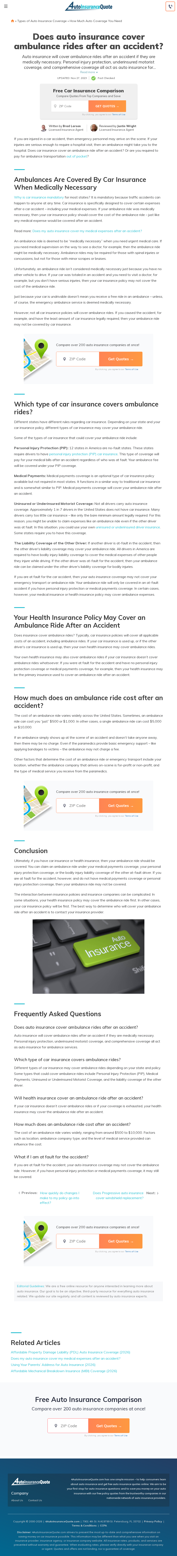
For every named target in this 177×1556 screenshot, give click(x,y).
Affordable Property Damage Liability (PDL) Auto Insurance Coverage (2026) (70, 1352)
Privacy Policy (153, 1521)
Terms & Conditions (84, 1525)
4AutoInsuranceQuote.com (62, 1521)
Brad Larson (72, 126)
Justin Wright (126, 126)
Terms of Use (118, 114)
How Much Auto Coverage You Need (96, 21)
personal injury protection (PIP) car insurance (83, 454)
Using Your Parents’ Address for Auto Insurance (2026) (53, 1364)
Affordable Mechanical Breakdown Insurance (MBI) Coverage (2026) (64, 1371)
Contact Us (35, 1500)
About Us (17, 1500)
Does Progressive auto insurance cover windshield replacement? (118, 1195)
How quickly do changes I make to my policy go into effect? (59, 1198)
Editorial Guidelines (30, 1286)
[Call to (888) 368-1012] (170, 6)
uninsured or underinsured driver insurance (128, 527)
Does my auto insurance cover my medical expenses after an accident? (65, 1358)
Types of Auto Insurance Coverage (42, 21)
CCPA (103, 1525)
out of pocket (76, 156)
